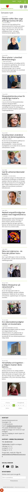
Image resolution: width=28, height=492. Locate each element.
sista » (20, 408)
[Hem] (7, 7)
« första (7, 402)
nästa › (7, 408)
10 (18, 405)
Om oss (25, 2)
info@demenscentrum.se (14, 426)
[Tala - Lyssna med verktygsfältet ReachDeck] (2, 490)
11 (20, 405)
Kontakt (19, 2)
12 (23, 405)
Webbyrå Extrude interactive (20, 487)
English (14, 1)
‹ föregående (20, 402)
